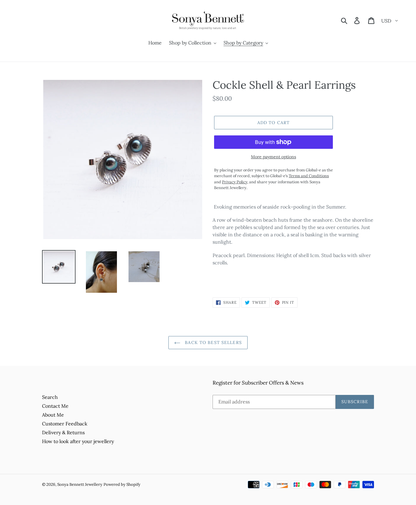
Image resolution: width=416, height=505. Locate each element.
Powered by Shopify (122, 484)
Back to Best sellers (212, 342)
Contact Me (55, 406)
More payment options (273, 156)
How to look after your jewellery (78, 441)
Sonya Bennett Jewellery (79, 484)
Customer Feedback (64, 424)
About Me (53, 415)
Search (50, 397)
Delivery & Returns (63, 432)
